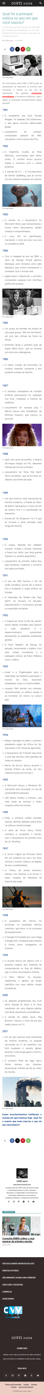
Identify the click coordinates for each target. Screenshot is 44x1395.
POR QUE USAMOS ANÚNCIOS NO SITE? (18, 1263)
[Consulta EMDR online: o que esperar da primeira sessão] (22, 1218)
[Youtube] (34, 1201)
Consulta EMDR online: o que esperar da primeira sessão (18, 1240)
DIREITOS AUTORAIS (10, 1270)
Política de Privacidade (13, 1384)
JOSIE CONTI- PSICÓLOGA (12, 1284)
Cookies (26, 1384)
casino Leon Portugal (26, 1387)
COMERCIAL (7, 1291)
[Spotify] (24, 1201)
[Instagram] (15, 1201)
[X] (17, 49)
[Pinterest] (23, 49)
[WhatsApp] (28, 49)
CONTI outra (9, 40)
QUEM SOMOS (8, 1298)
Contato (13, 1387)
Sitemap (34, 1384)
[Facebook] (12, 49)
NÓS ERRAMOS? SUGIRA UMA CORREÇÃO (19, 1277)
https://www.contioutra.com (22, 1184)
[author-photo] (22, 1178)
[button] (4, 3)
